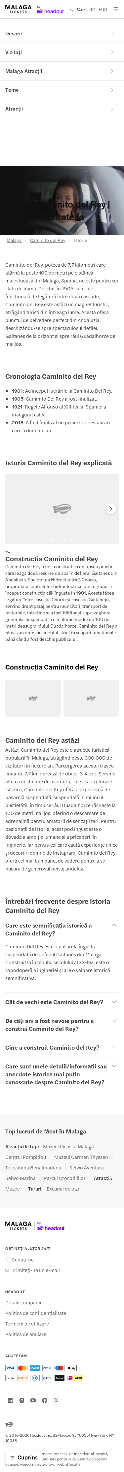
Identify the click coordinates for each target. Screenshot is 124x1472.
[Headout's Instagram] (21, 1400)
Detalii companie (24, 1302)
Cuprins (28, 1457)
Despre (13, 33)
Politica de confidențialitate (35, 1313)
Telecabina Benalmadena (33, 1167)
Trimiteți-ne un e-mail (36, 1270)
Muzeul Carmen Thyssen (81, 1157)
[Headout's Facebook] (44, 1400)
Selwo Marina (20, 1178)
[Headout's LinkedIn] (10, 1400)
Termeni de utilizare (27, 1323)
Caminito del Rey (47, 240)
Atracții (14, 108)
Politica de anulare (25, 1334)
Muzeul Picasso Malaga (68, 1146)
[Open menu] (115, 9)
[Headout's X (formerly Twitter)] (56, 1400)
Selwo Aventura (86, 1167)
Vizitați (13, 52)
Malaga (14, 240)
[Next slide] (110, 509)
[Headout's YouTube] (33, 1400)
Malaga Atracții (23, 71)
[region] (62, 509)
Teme (12, 89)
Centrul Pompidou (25, 1157)
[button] (33, 698)
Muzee (12, 1188)
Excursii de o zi (63, 1188)
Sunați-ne (23, 1259)
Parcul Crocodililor (65, 1178)
